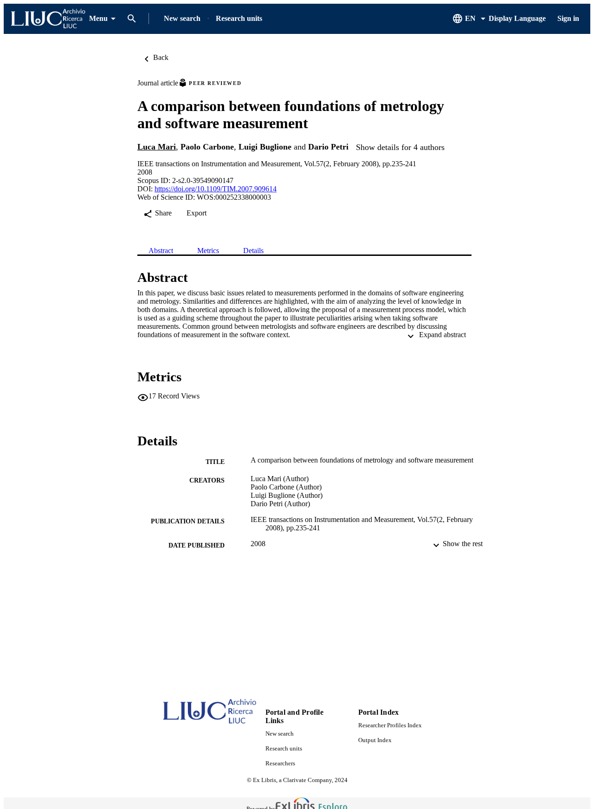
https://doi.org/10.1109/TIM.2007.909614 (216, 189)
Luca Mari (156, 146)
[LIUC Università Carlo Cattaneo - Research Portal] (48, 18)
